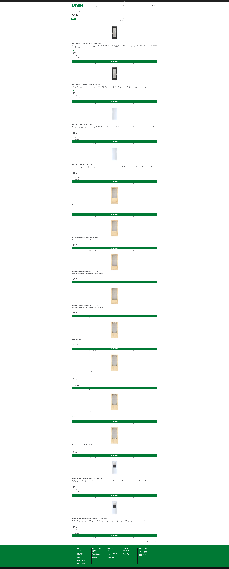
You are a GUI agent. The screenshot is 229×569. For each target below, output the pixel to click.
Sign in (124, 551)
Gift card (78, 557)
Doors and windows (78, 11)
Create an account (126, 550)
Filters (73, 18)
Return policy (94, 553)
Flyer (81, 9)
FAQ (93, 551)
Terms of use (94, 556)
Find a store (79, 550)
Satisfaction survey (96, 554)
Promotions (88, 9)
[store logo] (78, 5)
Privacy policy (94, 557)
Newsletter (118, 9)
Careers (108, 551)
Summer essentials (106, 9)
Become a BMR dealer (111, 556)
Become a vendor (110, 557)
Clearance (97, 9)
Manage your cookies (96, 559)
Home (72, 11)
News (108, 554)
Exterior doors (84, 11)
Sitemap (109, 559)
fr (149, 5)
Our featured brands (81, 560)
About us (109, 550)
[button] (92, 63)
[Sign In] (152, 5)
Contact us (94, 550)
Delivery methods (80, 553)
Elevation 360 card (126, 554)
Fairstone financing (80, 556)
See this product (114, 61)
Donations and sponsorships (112, 553)
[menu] (114, 9)
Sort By (123, 18)
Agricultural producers (81, 563)
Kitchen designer (80, 554)
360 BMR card (125, 553)
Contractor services (80, 561)
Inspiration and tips (80, 559)
